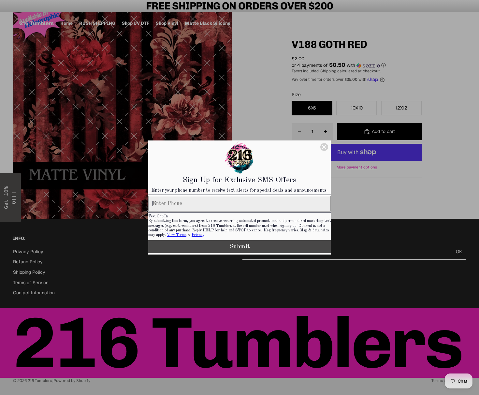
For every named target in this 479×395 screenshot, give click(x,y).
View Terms (176, 235)
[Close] (324, 147)
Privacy (198, 235)
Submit (239, 246)
